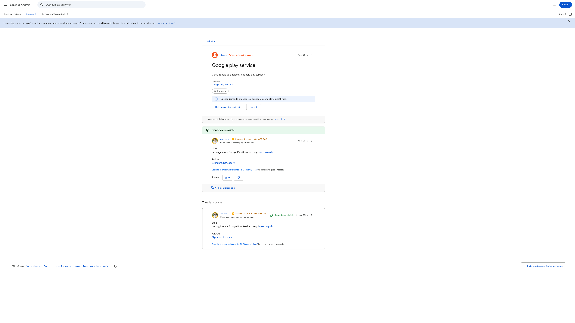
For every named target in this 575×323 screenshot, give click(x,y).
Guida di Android (20, 5)
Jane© (255, 170)
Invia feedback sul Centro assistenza (545, 266)
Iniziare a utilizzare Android (55, 14)
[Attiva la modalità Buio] (115, 266)
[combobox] (95, 4)
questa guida (266, 152)
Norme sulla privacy (34, 266)
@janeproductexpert (223, 163)
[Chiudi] (569, 21)
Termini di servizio (51, 266)
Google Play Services (222, 84)
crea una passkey (164, 23)
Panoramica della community (95, 266)
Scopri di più (280, 119)
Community (32, 14)
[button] (5, 4)
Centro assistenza (13, 14)
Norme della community (71, 266)
